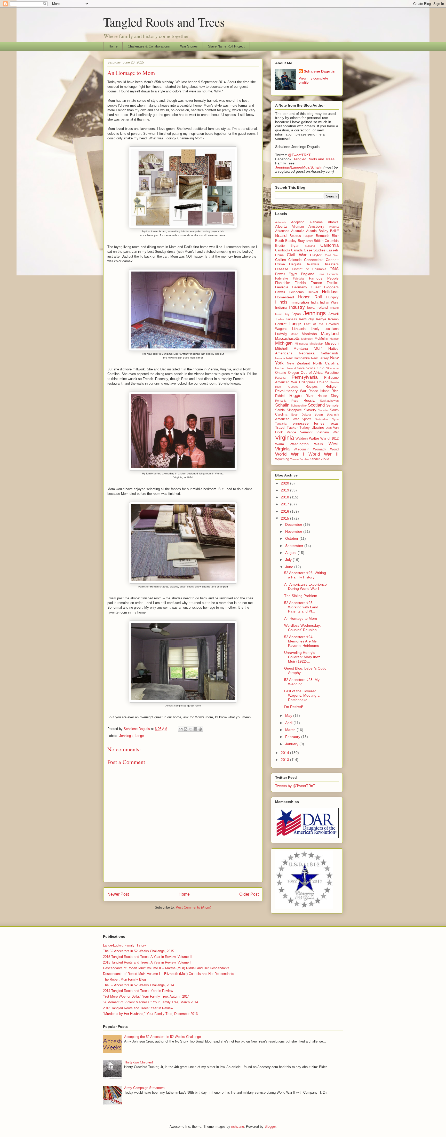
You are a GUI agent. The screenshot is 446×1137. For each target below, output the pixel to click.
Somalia (323, 410)
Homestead (284, 297)
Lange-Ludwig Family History (124, 945)
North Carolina (326, 363)
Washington (299, 444)
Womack (319, 449)
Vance (291, 432)
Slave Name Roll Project (226, 46)
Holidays (330, 291)
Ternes (318, 423)
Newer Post (118, 894)
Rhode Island (318, 391)
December (294, 524)
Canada (296, 250)
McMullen (307, 338)
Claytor (316, 255)
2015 (285, 518)
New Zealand (298, 363)
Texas (334, 423)
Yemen (294, 459)
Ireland (322, 307)
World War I (289, 454)
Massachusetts (287, 338)
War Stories (189, 46)
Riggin (295, 395)
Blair (335, 236)
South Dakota (301, 414)
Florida (300, 283)
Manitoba (309, 334)
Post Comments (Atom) (193, 907)
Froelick (333, 283)
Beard (280, 235)
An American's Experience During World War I (305, 586)
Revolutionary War (290, 391)
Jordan (279, 319)
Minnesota (301, 343)
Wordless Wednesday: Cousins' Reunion (302, 627)
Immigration (299, 302)
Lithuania (299, 329)
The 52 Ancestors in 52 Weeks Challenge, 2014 (138, 985)
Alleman (298, 226)
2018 (285, 497)
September (294, 546)
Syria (335, 419)
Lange (139, 736)
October (292, 538)
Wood (334, 449)
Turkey (304, 428)
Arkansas (282, 231)
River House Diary (322, 396)
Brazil (309, 240)
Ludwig (281, 334)
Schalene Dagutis (319, 71)
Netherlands (330, 353)
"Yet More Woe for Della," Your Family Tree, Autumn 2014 (146, 996)
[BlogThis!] (185, 729)
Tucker (292, 427)
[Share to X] (190, 729)
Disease (281, 269)
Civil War (296, 254)
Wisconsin (301, 449)
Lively (315, 329)
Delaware (312, 264)
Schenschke (299, 405)
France (316, 283)
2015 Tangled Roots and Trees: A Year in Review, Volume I (147, 962)
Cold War (332, 255)
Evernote (333, 274)
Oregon (293, 373)
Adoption (297, 222)
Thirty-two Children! (138, 1062)
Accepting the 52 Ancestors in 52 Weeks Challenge (162, 1037)
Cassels (332, 250)
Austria (311, 231)
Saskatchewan (329, 400)
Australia (297, 231)
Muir (318, 348)
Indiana (281, 307)
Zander (314, 459)
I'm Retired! (293, 707)
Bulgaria (310, 245)
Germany (299, 287)
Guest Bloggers (325, 287)
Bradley (291, 241)
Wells (318, 444)
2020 (285, 483)
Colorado (294, 260)
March (291, 730)
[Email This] (180, 729)
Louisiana (331, 329)
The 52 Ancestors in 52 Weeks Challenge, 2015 (138, 951)
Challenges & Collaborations (149, 46)
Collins (280, 260)
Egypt (293, 274)
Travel (280, 427)
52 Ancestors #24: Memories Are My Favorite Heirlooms (301, 641)
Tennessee (300, 423)
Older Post (249, 894)
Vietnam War (327, 432)
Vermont (306, 432)
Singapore (294, 410)
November (294, 531)
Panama (280, 377)
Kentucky (306, 319)
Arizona (334, 226)
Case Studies (314, 250)
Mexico (334, 338)
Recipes (312, 386)
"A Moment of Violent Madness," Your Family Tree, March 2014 (150, 1002)
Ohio (320, 368)
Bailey (323, 231)
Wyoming (282, 459)
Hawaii (280, 292)
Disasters (331, 264)
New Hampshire (298, 358)
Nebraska (307, 353)
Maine (294, 334)
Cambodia (282, 250)
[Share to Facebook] (195, 729)
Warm (279, 444)
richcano (237, 1126)
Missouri (332, 343)
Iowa (311, 307)
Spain (318, 414)
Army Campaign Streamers (144, 1088)
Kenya (321, 319)
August (291, 553)
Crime (280, 264)
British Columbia (326, 241)
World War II (323, 454)
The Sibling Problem (300, 596)
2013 (285, 760)
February (293, 737)
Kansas (291, 319)
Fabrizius (299, 278)
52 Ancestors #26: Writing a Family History (305, 575)
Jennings (126, 736)
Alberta (281, 226)
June (289, 567)
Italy (287, 314)
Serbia (280, 410)
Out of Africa (312, 372)
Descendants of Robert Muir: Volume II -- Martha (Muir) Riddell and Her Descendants (166, 968)
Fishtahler (282, 283)
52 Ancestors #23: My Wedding (302, 682)
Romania (280, 400)
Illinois (281, 302)
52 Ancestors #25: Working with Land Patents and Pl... (301, 607)
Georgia (281, 287)
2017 (285, 504)
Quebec (293, 386)
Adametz (280, 222)
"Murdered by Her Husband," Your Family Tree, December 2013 (150, 1014)
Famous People (324, 278)
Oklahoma (332, 368)
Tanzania (280, 423)
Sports (307, 419)
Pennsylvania (304, 377)
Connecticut (313, 260)
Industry (297, 307)
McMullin (321, 338)
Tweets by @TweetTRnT (295, 786)
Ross (294, 400)
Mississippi (316, 343)
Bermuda (322, 236)
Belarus (295, 236)
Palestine (332, 373)
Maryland (330, 333)
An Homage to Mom (300, 618)
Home (113, 46)
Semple (332, 405)
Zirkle (325, 459)
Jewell (334, 314)
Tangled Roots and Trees (164, 21)
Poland (323, 382)
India (314, 302)
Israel (278, 314)
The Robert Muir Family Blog (124, 979)
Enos (321, 274)
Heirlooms (296, 292)
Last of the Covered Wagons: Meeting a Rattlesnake (302, 695)
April (289, 723)
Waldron (302, 438)
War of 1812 (329, 438)
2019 (285, 490)
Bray (301, 241)
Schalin (282, 405)
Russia (309, 400)
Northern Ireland (285, 368)
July (289, 560)
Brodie (280, 246)
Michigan (283, 343)
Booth (279, 241)
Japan (296, 314)
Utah (329, 427)
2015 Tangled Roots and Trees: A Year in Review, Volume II (147, 957)
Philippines (307, 382)
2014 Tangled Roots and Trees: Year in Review (138, 991)
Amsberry (316, 226)
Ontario (280, 373)
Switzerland (322, 419)
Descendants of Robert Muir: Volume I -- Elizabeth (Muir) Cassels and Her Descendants (168, 974)
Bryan (294, 246)
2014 (285, 753)
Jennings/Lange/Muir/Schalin (298, 167)
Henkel (313, 292)
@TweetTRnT (299, 155)
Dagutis (295, 264)
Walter (314, 438)
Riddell (280, 396)
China (279, 255)
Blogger (270, 1126)
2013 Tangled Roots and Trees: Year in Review (138, 1008)
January (292, 744)
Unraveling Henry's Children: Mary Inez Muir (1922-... (302, 656)
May (289, 715)
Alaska (333, 222)
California (329, 245)
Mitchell (281, 348)
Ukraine (318, 427)
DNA (334, 268)
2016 (285, 511)
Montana (300, 348)
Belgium (308, 235)
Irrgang (334, 307)
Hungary (332, 297)
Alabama (316, 222)
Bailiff (334, 231)
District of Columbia (309, 269)
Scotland (316, 405)
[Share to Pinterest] (200, 729)
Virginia (284, 437)
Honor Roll (310, 297)
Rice (335, 391)
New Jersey (320, 358)
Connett (332, 260)
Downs (280, 274)
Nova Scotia (306, 368)
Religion (332, 386)
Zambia (304, 459)
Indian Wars (329, 302)
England (307, 274)
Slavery (310, 410)
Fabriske (281, 278)
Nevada (280, 358)
